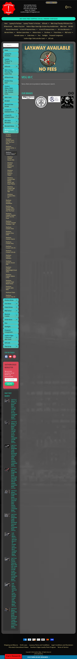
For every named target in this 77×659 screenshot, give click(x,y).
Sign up (54, 2)
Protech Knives (59, 32)
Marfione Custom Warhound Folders (10, 165)
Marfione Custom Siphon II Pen (10, 276)
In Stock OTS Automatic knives (48, 29)
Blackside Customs (20, 35)
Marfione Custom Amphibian (9, 202)
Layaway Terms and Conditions (39, 645)
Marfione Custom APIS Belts (10, 288)
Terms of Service (63, 647)
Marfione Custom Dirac (10, 227)
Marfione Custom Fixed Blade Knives (10, 282)
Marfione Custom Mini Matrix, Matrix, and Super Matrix (11, 181)
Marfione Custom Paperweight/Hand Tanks (11, 269)
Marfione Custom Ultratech (8, 257)
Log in (48, 2)
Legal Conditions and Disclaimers (62, 645)
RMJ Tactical (69, 32)
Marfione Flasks (10, 292)
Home (6, 23)
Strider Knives (32, 35)
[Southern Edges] (9, 8)
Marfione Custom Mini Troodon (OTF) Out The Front (10, 209)
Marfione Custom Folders (11, 153)
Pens (39, 35)
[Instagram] (14, 356)
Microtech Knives (10, 32)
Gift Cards (50, 38)
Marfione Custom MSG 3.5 (11, 196)
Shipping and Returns (11, 645)
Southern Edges (37, 652)
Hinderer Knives (38, 32)
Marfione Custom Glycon (10, 238)
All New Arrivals (8, 26)
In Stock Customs (8, 135)
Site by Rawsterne (38, 653)
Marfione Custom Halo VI (10, 296)
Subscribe (9, 384)
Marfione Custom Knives (24, 32)
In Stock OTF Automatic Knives (29, 29)
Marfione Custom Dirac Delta (10, 233)
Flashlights (45, 35)
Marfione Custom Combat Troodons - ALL (11, 223)
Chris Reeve (48, 32)
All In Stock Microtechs (65, 29)
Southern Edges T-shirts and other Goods (35, 38)
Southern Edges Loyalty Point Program (43, 647)
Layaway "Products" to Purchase (31, 23)
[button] (38, 657)
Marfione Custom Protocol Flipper (10, 173)
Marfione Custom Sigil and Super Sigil (11, 189)
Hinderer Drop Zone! (19, 26)
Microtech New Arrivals (12, 29)
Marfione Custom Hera (10, 242)
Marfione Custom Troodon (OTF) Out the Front (11, 216)
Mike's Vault (63, 26)
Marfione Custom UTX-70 (10, 247)
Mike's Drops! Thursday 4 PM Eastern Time (62, 23)
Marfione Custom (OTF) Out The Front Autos (10, 141)
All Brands (46, 23)
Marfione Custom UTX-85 (10, 251)
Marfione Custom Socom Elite (10, 158)
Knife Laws (23, 645)
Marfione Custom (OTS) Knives (11, 148)
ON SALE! (70, 26)
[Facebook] (6, 356)
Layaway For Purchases (15, 23)
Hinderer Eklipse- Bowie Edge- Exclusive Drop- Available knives (42, 26)
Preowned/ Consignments (56, 35)
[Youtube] (10, 356)
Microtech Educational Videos (18, 647)
